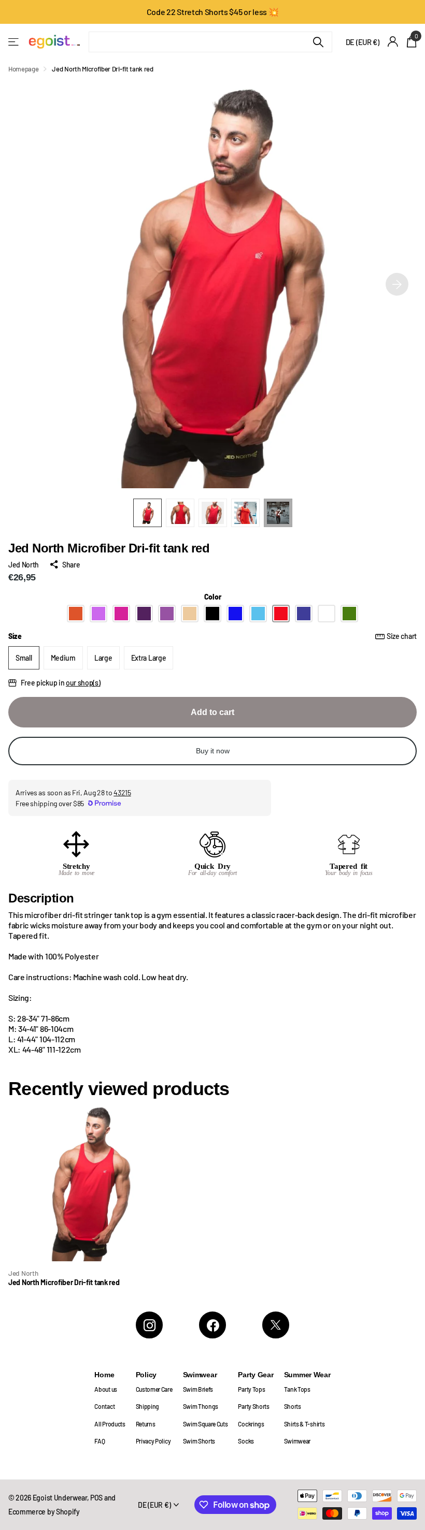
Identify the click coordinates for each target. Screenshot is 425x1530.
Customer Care (154, 1389)
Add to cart (212, 712)
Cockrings (251, 1423)
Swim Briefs (198, 1389)
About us (105, 1389)
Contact (104, 1406)
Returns (145, 1423)
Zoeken (318, 42)
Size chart (402, 636)
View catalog (14, 42)
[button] (397, 284)
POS (96, 1497)
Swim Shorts (199, 1441)
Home (104, 1375)
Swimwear (200, 1375)
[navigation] (147, 513)
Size (212, 636)
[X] (275, 1325)
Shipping (147, 1406)
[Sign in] (393, 41)
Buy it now (213, 751)
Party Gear (255, 1375)
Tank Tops (297, 1389)
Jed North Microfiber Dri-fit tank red (64, 1282)
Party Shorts (253, 1406)
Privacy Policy (153, 1441)
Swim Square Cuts (205, 1423)
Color (212, 596)
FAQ (99, 1441)
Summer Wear (307, 1375)
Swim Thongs (201, 1406)
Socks (245, 1441)
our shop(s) (83, 682)
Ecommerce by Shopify (44, 1511)
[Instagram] (149, 1325)
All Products (109, 1423)
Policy (146, 1375)
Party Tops (251, 1389)
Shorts (292, 1406)
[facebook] (212, 1325)
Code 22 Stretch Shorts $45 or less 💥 (213, 12)
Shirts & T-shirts (304, 1423)
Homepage (23, 69)
